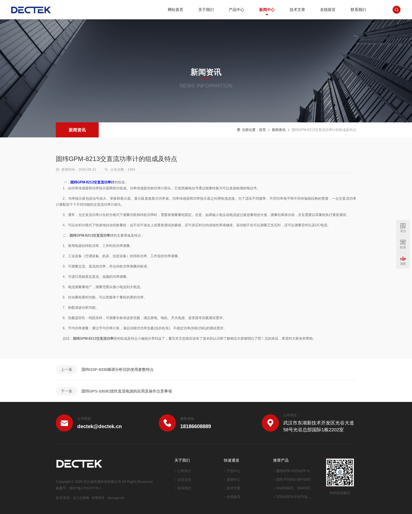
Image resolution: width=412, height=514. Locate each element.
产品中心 (236, 10)
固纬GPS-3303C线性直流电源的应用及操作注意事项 (127, 391)
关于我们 (206, 10)
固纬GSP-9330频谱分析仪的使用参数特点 (118, 369)
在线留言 (328, 10)
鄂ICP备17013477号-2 (85, 488)
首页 (262, 130)
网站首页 (175, 10)
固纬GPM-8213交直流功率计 (92, 182)
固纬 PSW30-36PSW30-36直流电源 (295, 479)
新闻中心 (267, 10)
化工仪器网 (81, 498)
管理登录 (98, 498)
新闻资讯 (77, 130)
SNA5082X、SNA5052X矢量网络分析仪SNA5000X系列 (295, 488)
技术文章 (297, 10)
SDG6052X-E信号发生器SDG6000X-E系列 (295, 497)
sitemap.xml (115, 498)
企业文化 (184, 479)
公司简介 (184, 471)
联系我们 (358, 10)
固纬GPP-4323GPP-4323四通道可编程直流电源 (295, 471)
